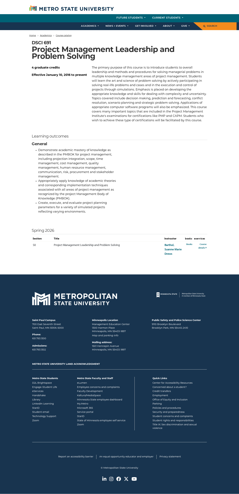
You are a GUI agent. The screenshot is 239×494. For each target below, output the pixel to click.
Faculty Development (90, 391)
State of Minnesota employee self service (104, 420)
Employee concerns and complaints (98, 387)
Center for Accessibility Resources (173, 383)
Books (189, 244)
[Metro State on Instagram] (111, 479)
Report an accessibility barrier (75, 457)
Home (32, 36)
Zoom (48, 420)
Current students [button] (166, 18)
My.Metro (95, 404)
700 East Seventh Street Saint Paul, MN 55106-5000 (48, 326)
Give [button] (184, 26)
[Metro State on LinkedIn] (104, 479)
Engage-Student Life (52, 387)
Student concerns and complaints (173, 416)
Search (212, 26)
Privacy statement (170, 457)
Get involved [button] (144, 26)
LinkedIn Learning (52, 404)
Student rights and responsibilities (173, 420)
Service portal (98, 412)
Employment (160, 395)
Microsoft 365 (98, 408)
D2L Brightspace (52, 383)
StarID (49, 408)
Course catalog (64, 36)
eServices (51, 391)
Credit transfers (162, 391)
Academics (46, 36)
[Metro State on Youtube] (134, 479)
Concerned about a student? (170, 387)
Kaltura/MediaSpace (102, 395)
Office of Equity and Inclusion (170, 400)
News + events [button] (116, 26)
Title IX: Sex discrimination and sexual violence (175, 427)
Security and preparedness (169, 412)
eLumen (95, 383)
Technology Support (44, 416)
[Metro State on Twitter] (126, 479)
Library (49, 399)
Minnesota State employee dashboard (104, 399)
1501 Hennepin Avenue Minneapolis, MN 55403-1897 (109, 348)
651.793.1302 (39, 350)
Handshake (52, 395)
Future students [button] (130, 18)
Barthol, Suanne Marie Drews (173, 249)
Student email (52, 412)
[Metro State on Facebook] (118, 479)
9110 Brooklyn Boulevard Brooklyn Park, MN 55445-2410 (170, 326)
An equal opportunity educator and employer (126, 457)
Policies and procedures (167, 408)
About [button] (168, 26)
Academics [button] (89, 26)
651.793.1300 (39, 338)
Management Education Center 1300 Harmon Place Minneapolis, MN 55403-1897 (111, 328)
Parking (157, 404)
